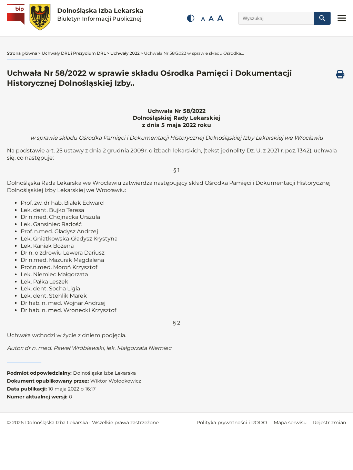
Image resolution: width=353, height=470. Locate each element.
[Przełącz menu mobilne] (341, 18)
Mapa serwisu (290, 422)
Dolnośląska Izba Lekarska (100, 14)
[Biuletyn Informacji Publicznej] (16, 18)
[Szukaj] (322, 18)
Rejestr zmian (329, 422)
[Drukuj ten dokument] (340, 74)
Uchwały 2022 (125, 53)
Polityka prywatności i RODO (231, 422)
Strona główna (22, 53)
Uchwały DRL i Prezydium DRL (74, 53)
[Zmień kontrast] (190, 18)
